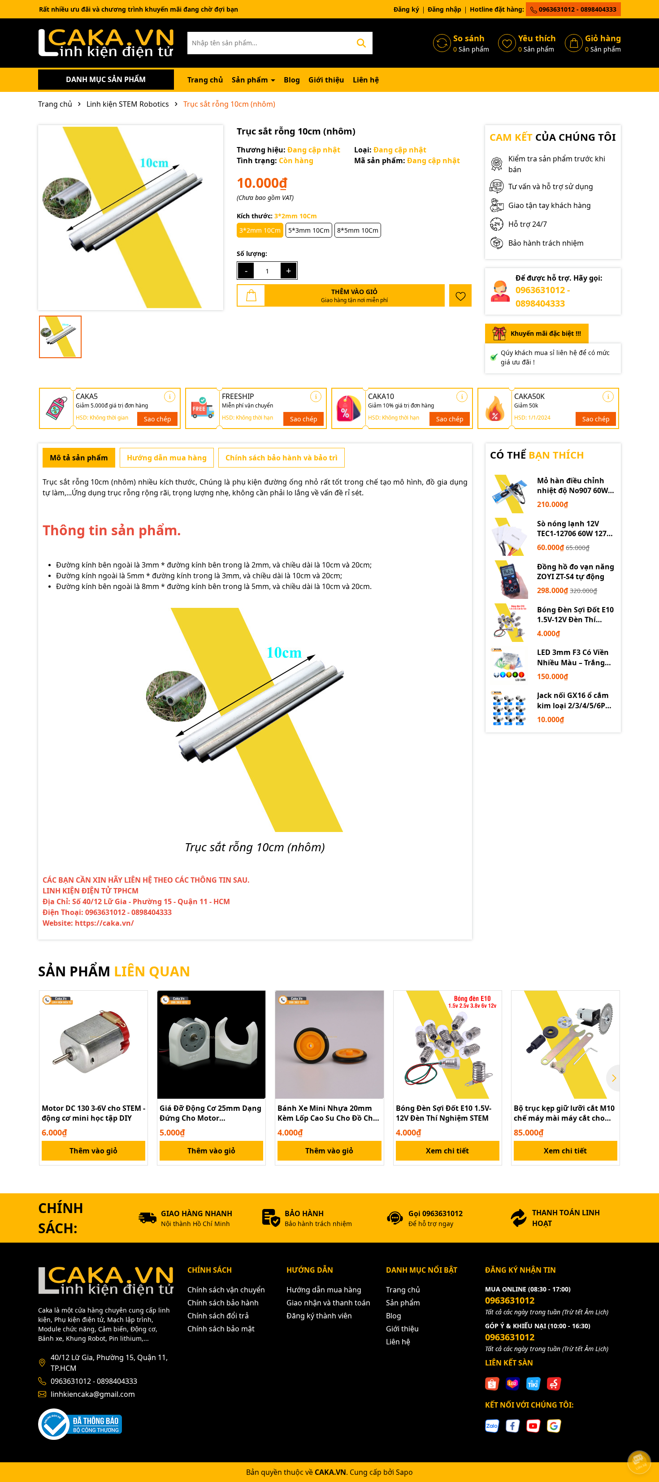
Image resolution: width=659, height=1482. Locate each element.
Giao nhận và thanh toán (328, 1303)
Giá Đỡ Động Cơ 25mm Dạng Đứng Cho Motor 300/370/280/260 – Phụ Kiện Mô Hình (210, 1113)
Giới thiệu (326, 80)
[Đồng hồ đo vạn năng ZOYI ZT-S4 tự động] (509, 579)
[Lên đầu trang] (640, 1437)
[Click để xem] (130, 217)
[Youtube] (533, 1425)
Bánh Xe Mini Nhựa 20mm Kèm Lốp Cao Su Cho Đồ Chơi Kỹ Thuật (328, 1113)
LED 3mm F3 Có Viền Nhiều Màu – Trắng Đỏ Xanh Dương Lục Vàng (573, 657)
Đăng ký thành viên (319, 1316)
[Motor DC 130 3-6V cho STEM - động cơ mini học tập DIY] (93, 1045)
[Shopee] (492, 1383)
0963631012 (509, 1300)
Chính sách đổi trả (218, 1316)
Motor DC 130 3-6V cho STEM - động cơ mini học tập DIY (93, 1113)
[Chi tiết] (169, 396)
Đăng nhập (444, 9)
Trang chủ (205, 80)
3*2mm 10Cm (260, 230)
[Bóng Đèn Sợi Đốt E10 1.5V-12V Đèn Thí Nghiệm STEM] (509, 622)
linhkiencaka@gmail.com (93, 1394)
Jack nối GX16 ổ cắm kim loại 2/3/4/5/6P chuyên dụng (573, 700)
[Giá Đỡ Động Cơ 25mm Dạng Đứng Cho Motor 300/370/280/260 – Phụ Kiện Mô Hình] (211, 1045)
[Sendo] (554, 1383)
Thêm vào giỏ (93, 1151)
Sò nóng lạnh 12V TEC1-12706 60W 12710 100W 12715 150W (576, 529)
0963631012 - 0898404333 (576, 9)
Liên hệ (366, 80)
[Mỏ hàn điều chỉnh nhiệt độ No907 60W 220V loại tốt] (509, 494)
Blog (292, 80)
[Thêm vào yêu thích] (460, 295)
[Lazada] (513, 1383)
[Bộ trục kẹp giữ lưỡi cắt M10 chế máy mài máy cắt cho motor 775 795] (566, 1045)
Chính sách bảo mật (221, 1329)
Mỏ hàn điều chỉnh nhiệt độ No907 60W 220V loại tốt (572, 486)
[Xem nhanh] (137, 1032)
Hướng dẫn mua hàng (323, 1290)
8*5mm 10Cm (357, 230)
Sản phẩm (251, 80)
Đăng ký (406, 9)
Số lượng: (252, 253)
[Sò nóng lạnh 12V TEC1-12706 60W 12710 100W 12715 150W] (509, 537)
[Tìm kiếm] (361, 43)
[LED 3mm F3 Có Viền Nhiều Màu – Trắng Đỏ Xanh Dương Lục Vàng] (509, 665)
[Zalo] (492, 1425)
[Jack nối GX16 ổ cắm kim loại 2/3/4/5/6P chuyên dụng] (509, 708)
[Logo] (106, 42)
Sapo (404, 1472)
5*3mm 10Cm (309, 230)
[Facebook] (513, 1425)
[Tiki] (533, 1383)
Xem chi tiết (447, 1151)
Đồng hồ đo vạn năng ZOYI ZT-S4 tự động (575, 571)
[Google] (554, 1425)
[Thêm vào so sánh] (137, 1016)
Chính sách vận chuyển (226, 1290)
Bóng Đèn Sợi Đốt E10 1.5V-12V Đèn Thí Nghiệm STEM (575, 615)
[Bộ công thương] (80, 1423)
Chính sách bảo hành (223, 1303)
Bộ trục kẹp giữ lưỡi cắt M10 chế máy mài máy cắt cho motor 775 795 (564, 1113)
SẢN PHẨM (114, 971)
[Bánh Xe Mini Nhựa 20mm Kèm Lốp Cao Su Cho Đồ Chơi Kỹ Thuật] (329, 1045)
